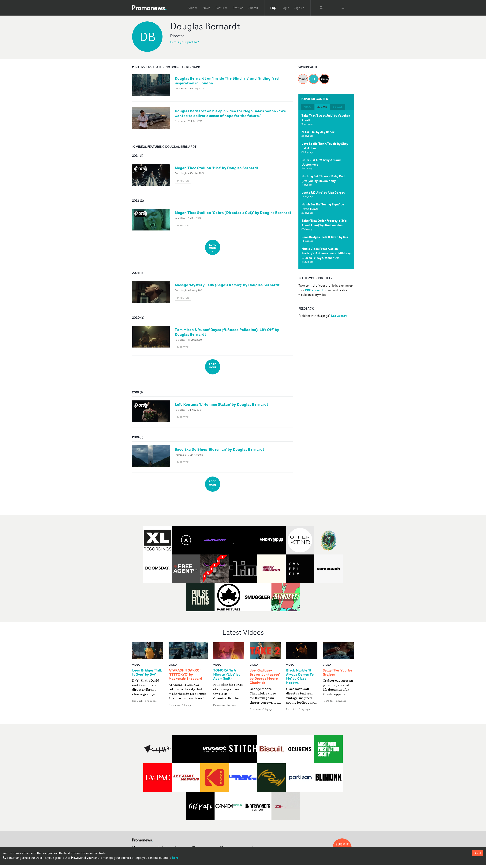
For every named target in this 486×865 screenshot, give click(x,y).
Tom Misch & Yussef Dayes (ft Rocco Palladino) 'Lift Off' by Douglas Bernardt (227, 332)
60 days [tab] (337, 107)
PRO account (314, 290)
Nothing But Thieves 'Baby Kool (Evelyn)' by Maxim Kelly (323, 178)
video (136, 665)
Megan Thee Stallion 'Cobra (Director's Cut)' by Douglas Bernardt (233, 212)
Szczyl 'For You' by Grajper (337, 672)
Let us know (339, 315)
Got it (477, 853)
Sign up (299, 8)
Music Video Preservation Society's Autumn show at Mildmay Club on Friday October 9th (326, 253)
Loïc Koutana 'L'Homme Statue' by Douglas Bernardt (221, 404)
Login (285, 8)
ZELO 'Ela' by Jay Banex (318, 132)
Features (221, 8)
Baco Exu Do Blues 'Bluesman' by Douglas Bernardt (219, 449)
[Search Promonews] (321, 8)
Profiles (238, 8)
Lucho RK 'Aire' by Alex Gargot (323, 192)
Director (183, 180)
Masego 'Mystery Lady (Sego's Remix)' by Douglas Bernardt (227, 284)
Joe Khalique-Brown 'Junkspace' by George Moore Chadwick (265, 676)
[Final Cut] (324, 76)
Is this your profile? (184, 42)
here (175, 857)
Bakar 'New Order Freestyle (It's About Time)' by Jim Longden (324, 222)
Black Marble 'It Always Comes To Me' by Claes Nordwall (300, 676)
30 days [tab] (322, 107)
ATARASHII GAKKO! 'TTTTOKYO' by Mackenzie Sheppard (185, 674)
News (206, 8)
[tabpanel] (326, 189)
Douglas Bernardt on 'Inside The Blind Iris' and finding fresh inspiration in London (228, 80)
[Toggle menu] (343, 8)
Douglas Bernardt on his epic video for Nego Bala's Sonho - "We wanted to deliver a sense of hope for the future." (230, 113)
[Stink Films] (303, 76)
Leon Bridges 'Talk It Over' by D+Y (325, 237)
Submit (253, 8)
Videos (192, 8)
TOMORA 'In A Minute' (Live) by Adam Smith (226, 674)
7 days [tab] (307, 107)
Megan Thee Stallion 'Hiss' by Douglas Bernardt (217, 167)
